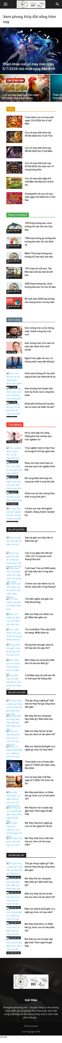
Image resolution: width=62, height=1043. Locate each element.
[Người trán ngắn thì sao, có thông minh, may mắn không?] (14, 363)
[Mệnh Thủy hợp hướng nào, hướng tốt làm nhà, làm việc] (14, 258)
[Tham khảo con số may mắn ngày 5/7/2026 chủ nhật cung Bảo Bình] (31, 50)
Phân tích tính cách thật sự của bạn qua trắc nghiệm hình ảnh (40, 466)
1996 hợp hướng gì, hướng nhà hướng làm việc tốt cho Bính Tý (40, 241)
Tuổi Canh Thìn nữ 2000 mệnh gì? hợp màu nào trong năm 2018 (40, 571)
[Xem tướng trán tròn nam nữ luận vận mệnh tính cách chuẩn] (14, 347)
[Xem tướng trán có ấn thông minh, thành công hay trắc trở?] (14, 332)
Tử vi (10, 109)
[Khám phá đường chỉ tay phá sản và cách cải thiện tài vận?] (14, 410)
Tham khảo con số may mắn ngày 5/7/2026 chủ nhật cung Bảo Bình (40, 764)
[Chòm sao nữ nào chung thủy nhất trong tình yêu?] (14, 498)
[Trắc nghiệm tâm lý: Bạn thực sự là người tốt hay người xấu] (14, 454)
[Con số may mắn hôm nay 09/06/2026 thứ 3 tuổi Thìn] (14, 137)
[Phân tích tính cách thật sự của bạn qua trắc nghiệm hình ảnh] (14, 470)
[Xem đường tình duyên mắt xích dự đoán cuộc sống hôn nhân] (14, 395)
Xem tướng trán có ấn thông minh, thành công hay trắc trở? (39, 331)
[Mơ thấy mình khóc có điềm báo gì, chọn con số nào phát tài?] (14, 799)
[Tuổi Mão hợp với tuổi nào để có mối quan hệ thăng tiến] (14, 682)
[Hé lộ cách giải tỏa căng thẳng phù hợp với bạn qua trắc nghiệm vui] (14, 437)
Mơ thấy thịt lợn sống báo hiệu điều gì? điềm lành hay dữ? (39, 719)
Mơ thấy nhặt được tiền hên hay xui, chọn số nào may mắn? (39, 841)
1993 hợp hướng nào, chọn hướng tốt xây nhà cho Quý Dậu (38, 226)
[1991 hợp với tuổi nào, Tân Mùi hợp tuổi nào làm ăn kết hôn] (14, 273)
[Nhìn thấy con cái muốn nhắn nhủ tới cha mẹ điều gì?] (14, 666)
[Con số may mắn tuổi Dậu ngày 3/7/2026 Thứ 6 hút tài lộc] (25, 93)
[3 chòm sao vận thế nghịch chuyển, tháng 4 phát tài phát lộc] (14, 515)
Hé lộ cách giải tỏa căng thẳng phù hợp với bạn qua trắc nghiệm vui (38, 436)
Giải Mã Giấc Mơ (13, 953)
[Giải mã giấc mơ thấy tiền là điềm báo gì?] (14, 541)
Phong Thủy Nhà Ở (13, 231)
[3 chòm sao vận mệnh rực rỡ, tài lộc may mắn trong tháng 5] (14, 590)
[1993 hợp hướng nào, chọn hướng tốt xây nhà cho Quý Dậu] (14, 227)
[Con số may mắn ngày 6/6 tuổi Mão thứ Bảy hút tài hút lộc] (14, 183)
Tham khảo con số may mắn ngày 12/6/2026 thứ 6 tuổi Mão (39, 120)
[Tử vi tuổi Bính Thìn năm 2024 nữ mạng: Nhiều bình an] (14, 634)
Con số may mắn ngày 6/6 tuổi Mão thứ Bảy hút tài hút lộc (39, 181)
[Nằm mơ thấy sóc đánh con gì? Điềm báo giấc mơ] (14, 619)
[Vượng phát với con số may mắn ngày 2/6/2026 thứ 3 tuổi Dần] (14, 198)
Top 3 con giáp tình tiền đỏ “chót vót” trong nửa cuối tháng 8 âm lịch (38, 556)
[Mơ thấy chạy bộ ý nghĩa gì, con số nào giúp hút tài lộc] (14, 829)
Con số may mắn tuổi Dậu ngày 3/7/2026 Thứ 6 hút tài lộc (39, 780)
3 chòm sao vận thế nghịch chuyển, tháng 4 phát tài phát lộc (40, 511)
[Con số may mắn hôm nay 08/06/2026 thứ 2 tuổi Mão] (14, 152)
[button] (57, 4)
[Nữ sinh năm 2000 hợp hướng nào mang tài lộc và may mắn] (14, 303)
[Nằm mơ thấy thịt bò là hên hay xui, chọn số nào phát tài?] (14, 738)
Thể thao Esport (31, 1026)
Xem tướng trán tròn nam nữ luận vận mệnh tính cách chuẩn (39, 346)
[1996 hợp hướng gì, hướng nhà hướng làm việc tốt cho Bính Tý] (14, 243)
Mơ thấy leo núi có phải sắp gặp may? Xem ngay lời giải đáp (39, 810)
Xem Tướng (11, 337)
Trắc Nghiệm (12, 442)
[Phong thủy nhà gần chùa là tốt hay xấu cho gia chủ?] (14, 650)
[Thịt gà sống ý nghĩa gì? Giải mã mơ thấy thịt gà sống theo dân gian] (14, 707)
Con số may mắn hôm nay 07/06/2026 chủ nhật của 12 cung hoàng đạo (39, 166)
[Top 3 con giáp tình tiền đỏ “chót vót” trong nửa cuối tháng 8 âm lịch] (14, 559)
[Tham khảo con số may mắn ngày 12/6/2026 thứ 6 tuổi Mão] (14, 122)
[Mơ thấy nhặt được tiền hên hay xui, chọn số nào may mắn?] (14, 845)
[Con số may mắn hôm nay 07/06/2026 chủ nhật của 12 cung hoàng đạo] (14, 168)
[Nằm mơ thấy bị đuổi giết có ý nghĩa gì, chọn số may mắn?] (14, 753)
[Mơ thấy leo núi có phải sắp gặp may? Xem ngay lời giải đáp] (14, 814)
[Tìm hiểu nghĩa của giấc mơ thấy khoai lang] (14, 604)
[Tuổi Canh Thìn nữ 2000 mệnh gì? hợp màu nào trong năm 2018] (14, 575)
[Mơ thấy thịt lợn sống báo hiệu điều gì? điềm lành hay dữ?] (14, 722)
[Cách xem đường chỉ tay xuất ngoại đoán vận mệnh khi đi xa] (14, 380)
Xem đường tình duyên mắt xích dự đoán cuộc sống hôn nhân (39, 391)
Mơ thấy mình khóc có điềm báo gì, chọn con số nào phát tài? (40, 795)
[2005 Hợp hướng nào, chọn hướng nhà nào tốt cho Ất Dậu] (14, 288)
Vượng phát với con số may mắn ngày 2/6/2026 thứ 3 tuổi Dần (40, 197)
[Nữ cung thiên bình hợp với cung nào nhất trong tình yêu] (14, 485)
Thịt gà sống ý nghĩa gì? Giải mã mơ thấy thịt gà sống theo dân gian (40, 703)
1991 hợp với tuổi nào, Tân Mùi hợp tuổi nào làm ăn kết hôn (39, 271)
